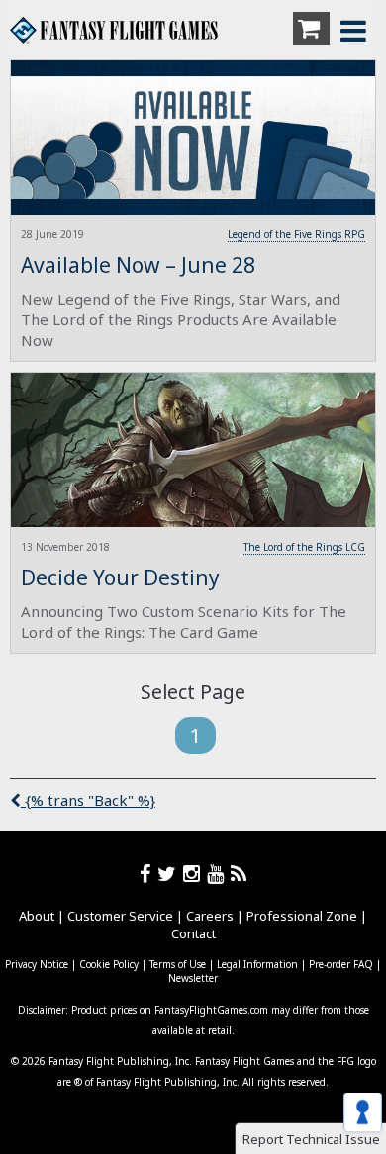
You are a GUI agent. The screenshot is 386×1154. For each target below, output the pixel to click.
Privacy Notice (36, 964)
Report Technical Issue (311, 1139)
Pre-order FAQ (341, 964)
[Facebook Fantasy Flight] (148, 873)
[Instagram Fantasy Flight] (195, 873)
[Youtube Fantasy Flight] (219, 873)
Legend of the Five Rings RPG (296, 234)
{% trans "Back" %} (88, 800)
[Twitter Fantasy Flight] (170, 873)
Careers (210, 916)
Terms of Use (177, 964)
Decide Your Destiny (120, 577)
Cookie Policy (109, 964)
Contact (193, 933)
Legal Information (257, 964)
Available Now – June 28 (138, 265)
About (36, 916)
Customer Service (120, 916)
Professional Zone (301, 916)
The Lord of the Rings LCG (304, 547)
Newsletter (193, 978)
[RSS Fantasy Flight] (239, 873)
